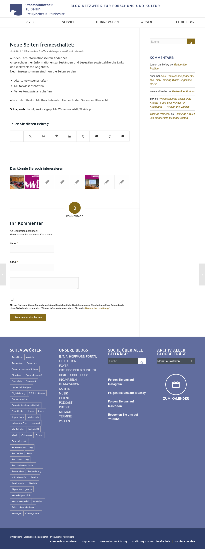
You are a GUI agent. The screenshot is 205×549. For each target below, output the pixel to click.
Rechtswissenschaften (23, 465)
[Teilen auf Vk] (96, 136)
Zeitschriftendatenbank (23, 507)
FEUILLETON (67, 361)
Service (34, 477)
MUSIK (63, 393)
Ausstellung (17, 363)
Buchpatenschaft (34, 375)
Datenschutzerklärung (97, 308)
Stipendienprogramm (22, 489)
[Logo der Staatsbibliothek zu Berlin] (38, 9)
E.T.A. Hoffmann (37, 393)
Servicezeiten (18, 483)
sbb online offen (19, 477)
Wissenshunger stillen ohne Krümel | (170, 102)
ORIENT (64, 398)
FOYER (63, 366)
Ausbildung (17, 357)
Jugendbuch (18, 417)
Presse (39, 435)
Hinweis (30, 411)
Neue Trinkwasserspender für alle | (172, 80)
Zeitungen (16, 513)
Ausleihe (30, 357)
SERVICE (65, 412)
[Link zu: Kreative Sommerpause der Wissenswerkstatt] (62, 182)
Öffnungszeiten (32, 513)
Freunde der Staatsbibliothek (26, 405)
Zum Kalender (176, 398)
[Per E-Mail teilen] (122, 136)
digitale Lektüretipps (21, 387)
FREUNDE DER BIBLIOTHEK (77, 370)
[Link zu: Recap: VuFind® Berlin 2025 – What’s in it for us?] (17, 182)
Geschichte (17, 411)
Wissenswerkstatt (68, 109)
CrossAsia (17, 381)
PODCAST (65, 402)
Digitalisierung (18, 393)
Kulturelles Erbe (19, 423)
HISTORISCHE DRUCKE (74, 375)
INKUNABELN (68, 380)
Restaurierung (34, 471)
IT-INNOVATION (69, 384)
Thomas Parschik (160, 114)
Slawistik (33, 483)
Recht (29, 453)
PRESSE (64, 407)
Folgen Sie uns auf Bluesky (127, 393)
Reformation (18, 471)
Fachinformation (19, 399)
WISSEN (64, 421)
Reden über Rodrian (183, 91)
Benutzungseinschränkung (25, 369)
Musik (15, 435)
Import (30, 109)
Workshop (85, 109)
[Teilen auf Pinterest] (56, 136)
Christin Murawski (75, 51)
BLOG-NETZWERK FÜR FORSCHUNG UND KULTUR (115, 6)
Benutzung (32, 363)
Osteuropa (26, 435)
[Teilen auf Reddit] (109, 136)
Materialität (33, 429)
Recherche (17, 453)
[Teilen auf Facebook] (16, 136)
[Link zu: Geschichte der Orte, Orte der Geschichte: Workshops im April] (122, 182)
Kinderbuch (33, 417)
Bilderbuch (17, 375)
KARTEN (64, 389)
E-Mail (14, 262)
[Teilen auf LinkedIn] (69, 136)
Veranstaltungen (51, 51)
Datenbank (31, 381)
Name (14, 243)
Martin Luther (18, 429)
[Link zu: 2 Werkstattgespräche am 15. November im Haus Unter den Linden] (47, 182)
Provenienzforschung (22, 447)
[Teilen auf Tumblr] (82, 136)
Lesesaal (35, 423)
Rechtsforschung (20, 459)
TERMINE (65, 416)
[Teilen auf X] (30, 136)
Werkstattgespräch (46, 109)
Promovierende (19, 441)
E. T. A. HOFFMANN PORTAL (78, 356)
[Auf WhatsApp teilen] (43, 136)
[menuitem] (114, 6)
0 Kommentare (31, 51)
